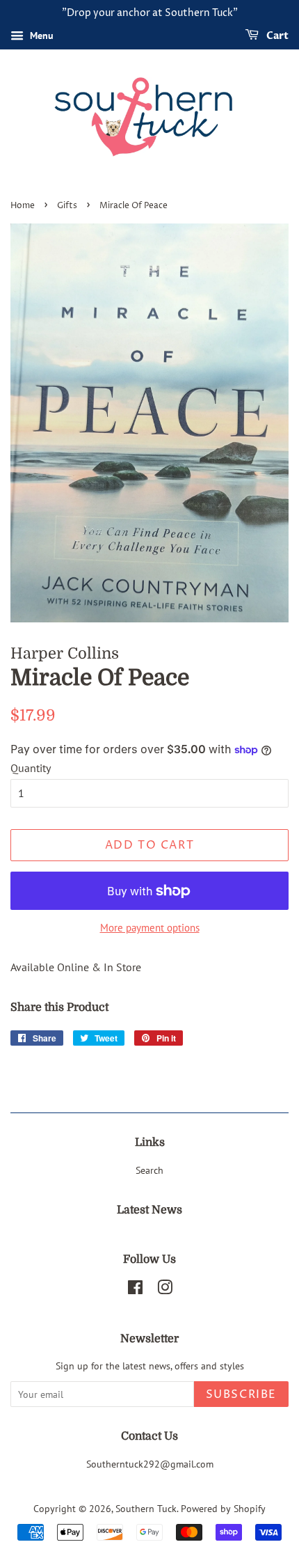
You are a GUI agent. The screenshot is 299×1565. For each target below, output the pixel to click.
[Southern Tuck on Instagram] (164, 1290)
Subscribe (241, 1394)
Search (149, 1170)
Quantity (30, 768)
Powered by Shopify (223, 1508)
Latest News (149, 1210)
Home (22, 206)
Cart (276, 35)
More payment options (150, 927)
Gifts (67, 206)
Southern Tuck (146, 1508)
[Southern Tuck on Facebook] (135, 1290)
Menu (40, 35)
